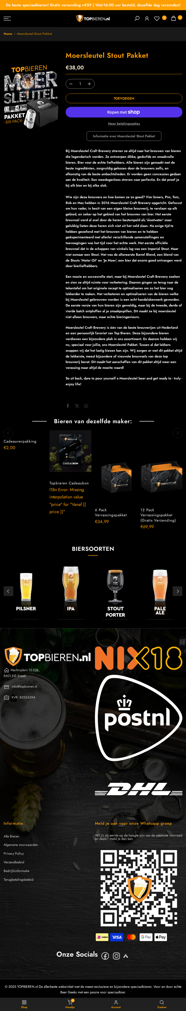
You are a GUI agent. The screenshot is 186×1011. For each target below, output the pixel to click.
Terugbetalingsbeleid (18, 879)
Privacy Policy (14, 853)
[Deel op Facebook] (68, 406)
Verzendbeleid (14, 862)
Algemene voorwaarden (21, 844)
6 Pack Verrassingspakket (111, 512)
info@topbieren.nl (24, 686)
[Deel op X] (77, 406)
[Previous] (8, 433)
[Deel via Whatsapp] (86, 406)
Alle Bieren (11, 836)
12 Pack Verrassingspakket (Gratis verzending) (158, 515)
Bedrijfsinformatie (16, 870)
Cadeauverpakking (20, 441)
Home (8, 33)
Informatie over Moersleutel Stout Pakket (124, 136)
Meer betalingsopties (124, 123)
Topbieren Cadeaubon (69, 483)
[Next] (177, 433)
